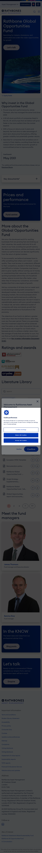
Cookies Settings (21, 429)
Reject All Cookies (21, 435)
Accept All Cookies (21, 440)
